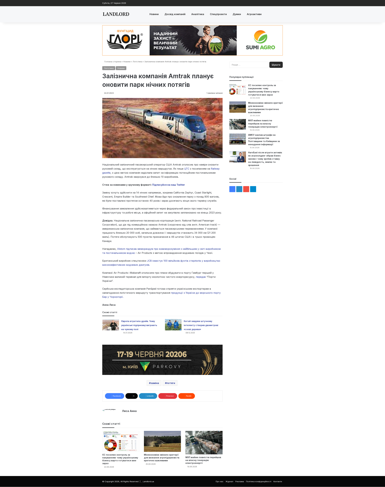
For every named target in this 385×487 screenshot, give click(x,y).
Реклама (239, 481)
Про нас (219, 481)
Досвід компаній (175, 14)
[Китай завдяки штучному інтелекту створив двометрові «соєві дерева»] (173, 324)
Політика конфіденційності (258, 481)
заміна (155, 383)
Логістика (137, 61)
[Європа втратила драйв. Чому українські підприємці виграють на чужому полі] (110, 324)
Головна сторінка (112, 61)
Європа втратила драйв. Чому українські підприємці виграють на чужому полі (139, 325)
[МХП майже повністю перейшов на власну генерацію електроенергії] (204, 442)
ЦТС (187, 168)
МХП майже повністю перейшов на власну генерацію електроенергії (203, 460)
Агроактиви (254, 14)
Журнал (229, 481)
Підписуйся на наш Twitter (168, 184)
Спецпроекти (218, 14)
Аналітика (197, 14)
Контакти (277, 481)
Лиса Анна (129, 411)
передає (201, 276)
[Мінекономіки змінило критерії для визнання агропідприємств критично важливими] (162, 441)
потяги (170, 383)
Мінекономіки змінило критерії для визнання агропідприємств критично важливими (161, 457)
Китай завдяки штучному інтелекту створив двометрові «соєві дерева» (201, 325)
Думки (237, 14)
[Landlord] (115, 14)
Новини (154, 14)
